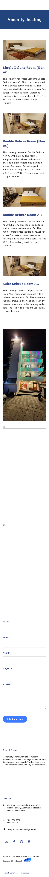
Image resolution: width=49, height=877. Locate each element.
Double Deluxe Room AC (22, 215)
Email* (6, 637)
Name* (6, 621)
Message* (8, 684)
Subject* (7, 668)
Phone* (6, 653)
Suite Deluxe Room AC (21, 284)
